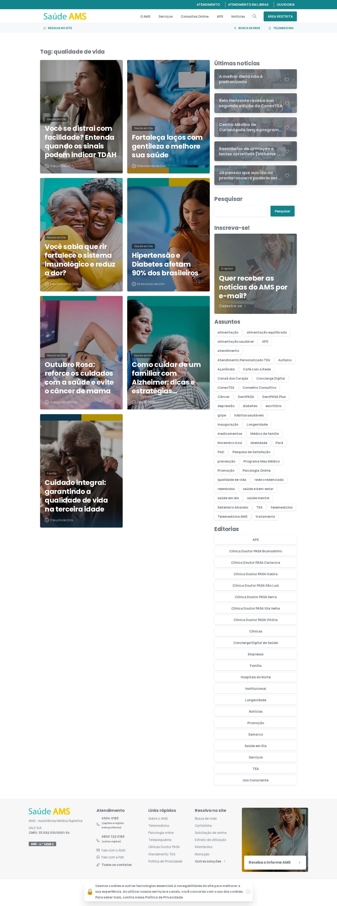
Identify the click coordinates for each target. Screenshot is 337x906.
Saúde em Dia (256, 746)
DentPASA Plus (274, 396)
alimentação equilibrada (267, 332)
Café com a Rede (257, 369)
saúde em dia (228, 498)
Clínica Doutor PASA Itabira (256, 574)
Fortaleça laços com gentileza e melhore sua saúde (167, 146)
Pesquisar (228, 199)
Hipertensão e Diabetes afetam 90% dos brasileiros (165, 264)
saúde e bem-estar (258, 489)
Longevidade (257, 424)
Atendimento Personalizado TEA (244, 360)
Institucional (255, 688)
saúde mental (258, 498)
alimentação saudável (236, 341)
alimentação (228, 332)
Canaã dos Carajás (233, 378)
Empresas (255, 654)
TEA (259, 507)
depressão (226, 406)
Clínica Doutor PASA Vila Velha (255, 608)
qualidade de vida (232, 479)
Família (256, 665)
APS (265, 341)
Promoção (226, 470)
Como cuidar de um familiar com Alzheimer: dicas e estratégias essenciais (166, 378)
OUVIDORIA (286, 4)
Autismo (285, 360)
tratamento (265, 516)
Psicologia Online (257, 470)
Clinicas (255, 631)
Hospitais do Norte (256, 677)
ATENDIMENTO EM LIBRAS (248, 4)
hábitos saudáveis (249, 415)
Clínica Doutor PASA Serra (256, 597)
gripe (222, 415)
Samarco (255, 734)
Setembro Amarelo (233, 507)
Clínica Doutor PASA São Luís (255, 585)
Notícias (255, 711)
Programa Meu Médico (261, 461)
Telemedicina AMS (232, 516)
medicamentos (230, 433)
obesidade (258, 443)
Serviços (256, 757)
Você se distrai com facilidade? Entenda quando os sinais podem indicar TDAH (80, 141)
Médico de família (264, 433)
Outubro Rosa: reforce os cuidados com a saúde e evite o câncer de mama (79, 378)
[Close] (248, 891)
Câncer (224, 396)
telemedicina (282, 507)
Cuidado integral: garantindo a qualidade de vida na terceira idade (76, 496)
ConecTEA (226, 387)
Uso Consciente (255, 780)
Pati (221, 452)
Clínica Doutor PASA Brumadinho (255, 551)
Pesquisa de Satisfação (251, 452)
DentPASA (246, 396)
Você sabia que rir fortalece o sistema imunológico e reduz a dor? (80, 260)
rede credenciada (269, 479)
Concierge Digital (270, 378)
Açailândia (226, 369)
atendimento (228, 350)
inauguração (228, 424)
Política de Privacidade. (164, 897)
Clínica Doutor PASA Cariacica (255, 562)
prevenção (226, 461)
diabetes (250, 406)
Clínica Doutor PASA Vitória (256, 620)
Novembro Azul (230, 443)
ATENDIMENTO (208, 4)
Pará (279, 443)
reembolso (226, 489)
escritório (273, 406)
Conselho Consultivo (259, 387)
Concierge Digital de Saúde (255, 642)
